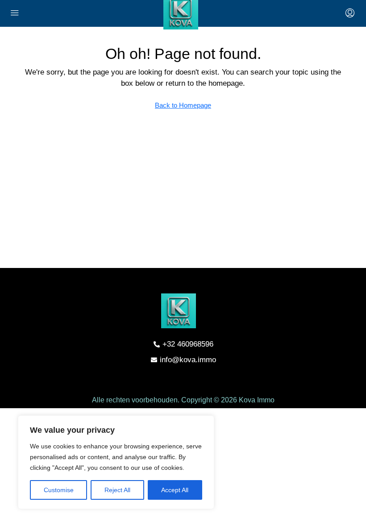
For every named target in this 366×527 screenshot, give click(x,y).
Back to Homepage (183, 105)
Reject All (117, 490)
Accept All (174, 490)
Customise (59, 490)
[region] (116, 462)
